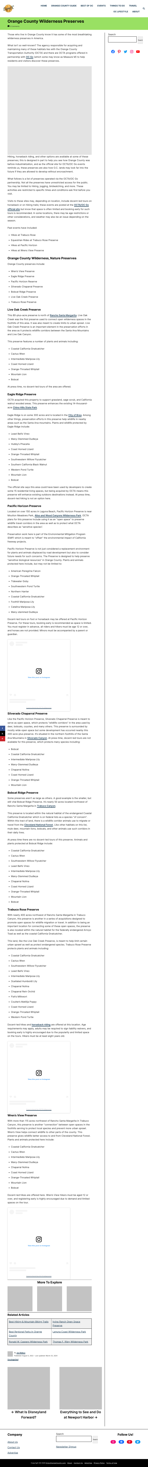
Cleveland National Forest (38, 824)
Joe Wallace (21, 1353)
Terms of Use (111, 1463)
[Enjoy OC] (20, 8)
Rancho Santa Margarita (63, 315)
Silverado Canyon (37, 738)
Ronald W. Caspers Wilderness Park (28, 1341)
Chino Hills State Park (25, 407)
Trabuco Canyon (46, 805)
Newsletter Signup (66, 1446)
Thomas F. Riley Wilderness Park (70, 1341)
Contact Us (14, 1447)
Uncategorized (13, 1359)
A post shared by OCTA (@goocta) (38, 707)
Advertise (13, 1452)
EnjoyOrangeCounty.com (56, 1463)
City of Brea (75, 415)
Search (112, 34)
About (69, 1463)
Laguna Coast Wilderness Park (69, 1331)
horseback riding (41, 1024)
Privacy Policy (99, 1463)
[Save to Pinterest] (2, 738)
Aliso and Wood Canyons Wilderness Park (58, 515)
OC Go (29, 57)
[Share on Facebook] (2, 728)
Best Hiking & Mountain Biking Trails (28, 1321)
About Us (13, 1442)
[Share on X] (2, 733)
